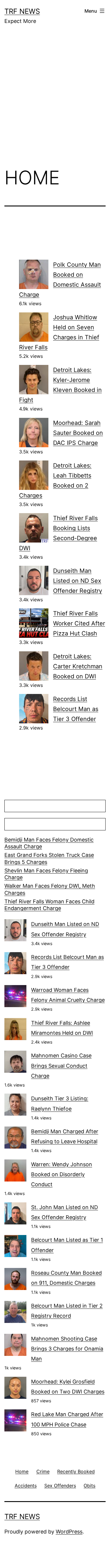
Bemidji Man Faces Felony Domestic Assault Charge (49, 843)
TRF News (22, 11)
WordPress (69, 1531)
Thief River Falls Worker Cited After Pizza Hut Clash (79, 623)
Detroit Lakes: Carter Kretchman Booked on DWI (77, 666)
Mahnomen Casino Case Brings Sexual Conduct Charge (61, 1065)
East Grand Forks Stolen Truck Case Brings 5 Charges (49, 858)
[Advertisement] (55, 100)
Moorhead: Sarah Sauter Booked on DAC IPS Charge (78, 432)
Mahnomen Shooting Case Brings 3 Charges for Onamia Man (67, 1349)
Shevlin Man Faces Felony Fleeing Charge (46, 873)
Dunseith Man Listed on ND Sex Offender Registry (77, 580)
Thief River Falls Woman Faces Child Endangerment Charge (49, 904)
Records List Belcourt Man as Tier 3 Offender (75, 708)
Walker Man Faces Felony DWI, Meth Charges (49, 889)
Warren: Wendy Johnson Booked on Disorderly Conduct (61, 1174)
